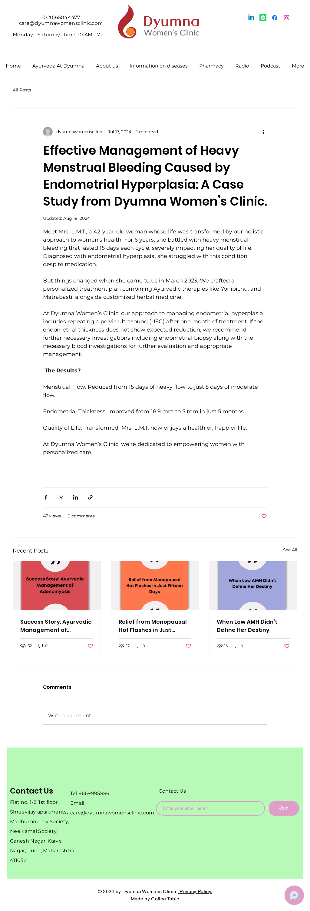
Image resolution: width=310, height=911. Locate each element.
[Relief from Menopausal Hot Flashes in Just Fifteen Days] (155, 585)
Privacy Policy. (195, 891)
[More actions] (263, 131)
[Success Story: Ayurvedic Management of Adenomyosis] (57, 585)
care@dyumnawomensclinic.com (112, 813)
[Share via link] (90, 497)
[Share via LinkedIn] (75, 497)
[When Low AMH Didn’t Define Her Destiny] (253, 585)
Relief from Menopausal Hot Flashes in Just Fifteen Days (153, 626)
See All (290, 550)
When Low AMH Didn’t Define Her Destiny (247, 626)
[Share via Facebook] (46, 497)
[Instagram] (286, 17)
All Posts (22, 90)
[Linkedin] (251, 17)
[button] (58, 63)
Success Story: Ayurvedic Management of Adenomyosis (55, 626)
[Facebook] (274, 17)
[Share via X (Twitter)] (61, 497)
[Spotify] (262, 17)
